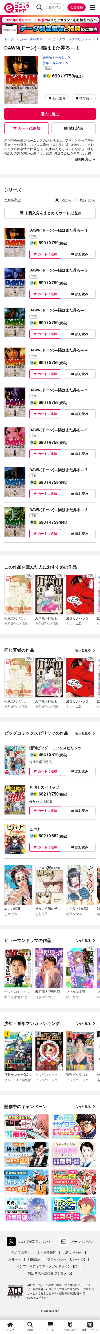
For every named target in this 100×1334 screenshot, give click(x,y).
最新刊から (88, 200)
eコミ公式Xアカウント (30, 1243)
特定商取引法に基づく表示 (50, 1273)
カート (50, 1330)
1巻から (66, 200)
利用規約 (34, 1259)
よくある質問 (46, 1252)
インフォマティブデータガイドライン (44, 1267)
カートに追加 (29, 128)
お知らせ (14, 1259)
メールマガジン (82, 1242)
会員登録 (76, 7)
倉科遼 (47, 58)
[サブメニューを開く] (92, 7)
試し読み (76, 128)
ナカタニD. (63, 58)
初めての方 (70, 1329)
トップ (10, 1329)
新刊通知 (59, 98)
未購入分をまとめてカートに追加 (53, 213)
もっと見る (83, 650)
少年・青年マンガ (55, 63)
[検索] (39, 7)
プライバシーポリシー (66, 1260)
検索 (30, 1329)
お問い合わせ (72, 1252)
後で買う (85, 98)
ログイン (55, 7)
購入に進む (50, 114)
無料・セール (90, 1329)
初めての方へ (20, 1252)
